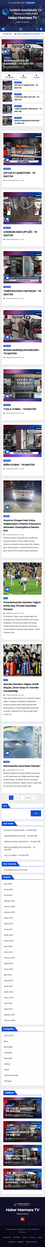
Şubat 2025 (8, 924)
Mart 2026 (8, 884)
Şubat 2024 (8, 980)
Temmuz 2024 (9, 958)
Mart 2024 (8, 975)
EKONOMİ (8, 1047)
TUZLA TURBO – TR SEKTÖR (22, 63)
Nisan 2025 (8, 918)
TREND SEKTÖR (11, 1075)
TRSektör (7, 60)
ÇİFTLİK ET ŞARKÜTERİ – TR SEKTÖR (20, 830)
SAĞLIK (7, 1064)
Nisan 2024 (8, 969)
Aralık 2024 (8, 935)
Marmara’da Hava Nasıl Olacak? (21, 766)
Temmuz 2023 (9, 1020)
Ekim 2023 (8, 1003)
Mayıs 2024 (8, 963)
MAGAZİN (8, 1058)
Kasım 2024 (8, 941)
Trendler (37, 77)
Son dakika (9, 77)
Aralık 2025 (8, 889)
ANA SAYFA (9, 1036)
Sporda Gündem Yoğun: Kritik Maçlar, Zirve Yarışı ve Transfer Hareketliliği (21, 687)
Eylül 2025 (8, 895)
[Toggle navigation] (21, 29)
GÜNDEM (6, 516)
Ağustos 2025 (9, 901)
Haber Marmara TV (22, 18)
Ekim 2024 (8, 946)
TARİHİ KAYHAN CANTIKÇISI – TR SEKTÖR (22, 842)
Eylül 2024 (8, 952)
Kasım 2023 (8, 998)
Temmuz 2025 (9, 907)
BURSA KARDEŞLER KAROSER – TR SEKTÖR (20, 1181)
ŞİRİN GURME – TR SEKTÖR (18, 464)
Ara (5, 806)
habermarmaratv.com (15, 67)
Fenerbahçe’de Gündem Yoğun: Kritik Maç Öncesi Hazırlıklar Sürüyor (22, 606)
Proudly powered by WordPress (16, 1229)
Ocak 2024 (8, 986)
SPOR (5, 598)
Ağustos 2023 (9, 1015)
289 (28, 798)
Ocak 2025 (8, 929)
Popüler (24, 77)
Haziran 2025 (9, 912)
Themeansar (22, 1232)
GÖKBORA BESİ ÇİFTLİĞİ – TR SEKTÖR (20, 836)
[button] (37, 29)
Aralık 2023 (8, 992)
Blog (6, 1041)
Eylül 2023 (8, 1009)
